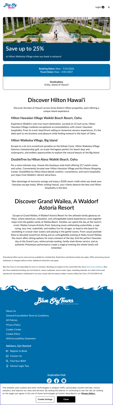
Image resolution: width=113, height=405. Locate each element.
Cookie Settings (45, 399)
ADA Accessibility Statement (21, 338)
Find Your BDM (18, 361)
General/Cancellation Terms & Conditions (27, 315)
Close (66, 399)
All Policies (11, 320)
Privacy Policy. (88, 393)
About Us (11, 311)
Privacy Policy (13, 325)
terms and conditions (94, 267)
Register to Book (18, 351)
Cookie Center (13, 329)
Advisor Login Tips (19, 366)
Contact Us (16, 356)
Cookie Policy (13, 334)
